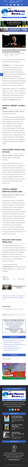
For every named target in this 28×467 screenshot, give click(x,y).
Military (19, 438)
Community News (16, 420)
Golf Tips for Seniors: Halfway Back (12, 342)
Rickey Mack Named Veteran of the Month (13, 340)
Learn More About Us (14, 459)
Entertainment (20, 53)
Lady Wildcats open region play (17, 296)
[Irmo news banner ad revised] (14, 21)
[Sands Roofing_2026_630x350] (14, 320)
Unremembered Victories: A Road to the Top (14, 344)
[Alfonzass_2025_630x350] (14, 364)
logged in (11, 309)
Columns (14, 438)
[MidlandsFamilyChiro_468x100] (14, 285)
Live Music (11, 55)
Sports (13, 429)
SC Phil (16, 55)
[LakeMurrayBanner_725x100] (14, 28)
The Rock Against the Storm (10, 346)
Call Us (14, 451)
